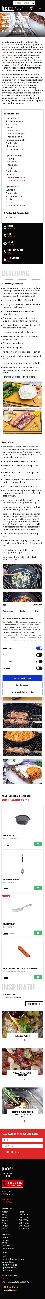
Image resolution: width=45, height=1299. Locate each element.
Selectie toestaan (22, 685)
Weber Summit (14, 60)
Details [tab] (22, 611)
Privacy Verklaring (7, 1270)
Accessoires (6, 1240)
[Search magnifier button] (32, 3)
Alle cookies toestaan (22, 678)
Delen (23, 31)
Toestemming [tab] (8, 611)
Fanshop (4, 1242)
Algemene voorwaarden (9, 1267)
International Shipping (8, 1262)
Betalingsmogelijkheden (9, 1264)
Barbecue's (5, 1237)
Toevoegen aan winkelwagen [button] (38, 844)
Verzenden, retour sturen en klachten (13, 1259)
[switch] (39, 655)
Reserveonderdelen (8, 1248)
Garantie (4, 1256)
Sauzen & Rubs (6, 1245)
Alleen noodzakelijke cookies (22, 692)
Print (6, 31)
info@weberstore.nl (8, 1199)
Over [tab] (37, 611)
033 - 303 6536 (7, 1202)
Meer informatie (34, 1003)
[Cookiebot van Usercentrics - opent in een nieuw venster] (32, 605)
